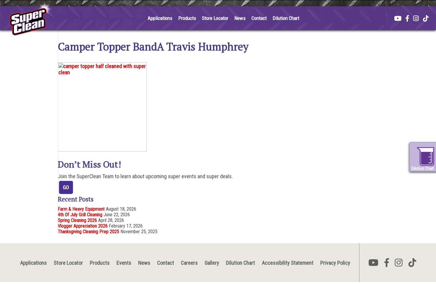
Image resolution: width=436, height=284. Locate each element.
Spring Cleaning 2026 (77, 220)
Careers (189, 263)
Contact (259, 18)
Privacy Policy (335, 263)
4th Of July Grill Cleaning (80, 214)
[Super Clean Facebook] (407, 19)
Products (187, 18)
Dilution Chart (286, 18)
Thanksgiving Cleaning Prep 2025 (88, 231)
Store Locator (215, 18)
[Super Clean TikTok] (425, 19)
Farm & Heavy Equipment (81, 209)
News (240, 18)
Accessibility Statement (288, 263)
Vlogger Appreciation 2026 (83, 226)
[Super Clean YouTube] (398, 19)
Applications (160, 18)
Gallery (212, 263)
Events (124, 263)
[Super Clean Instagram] (416, 19)
